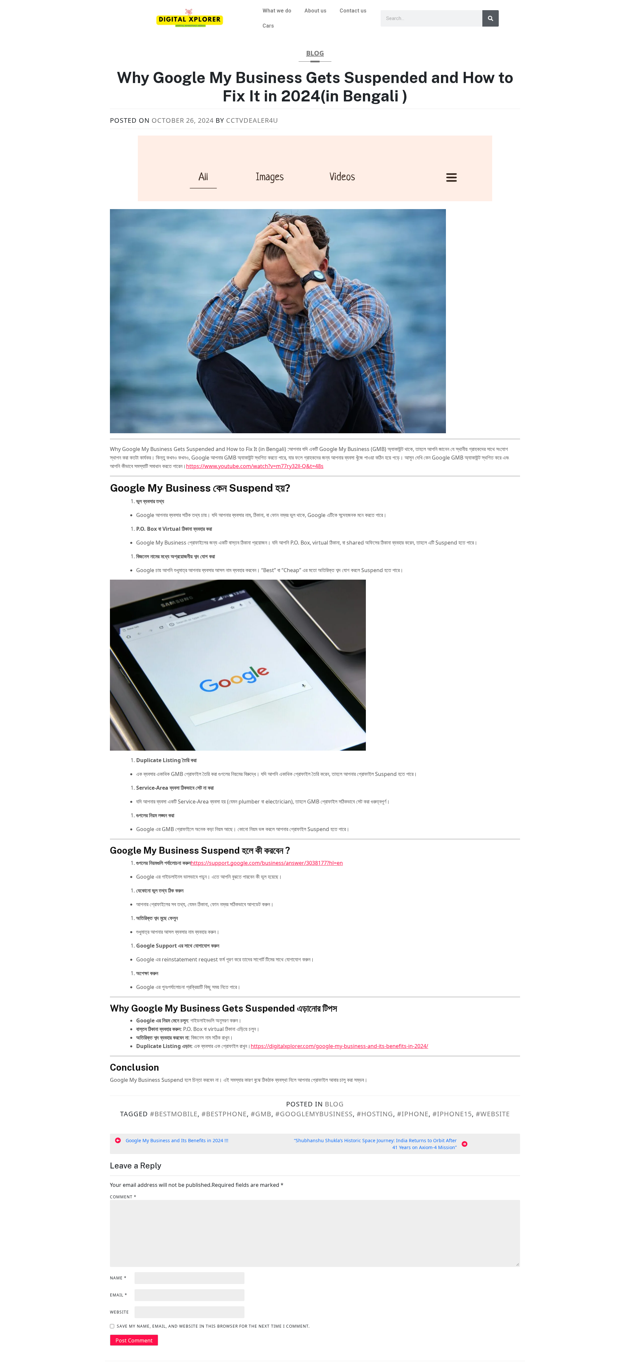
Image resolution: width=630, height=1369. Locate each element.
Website (119, 1312)
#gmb (261, 1113)
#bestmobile (174, 1113)
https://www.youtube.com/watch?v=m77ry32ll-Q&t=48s (255, 466)
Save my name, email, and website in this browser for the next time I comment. (213, 1326)
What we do (276, 11)
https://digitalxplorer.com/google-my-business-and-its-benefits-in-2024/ (339, 1046)
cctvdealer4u (252, 120)
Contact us (353, 11)
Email (118, 1295)
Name (118, 1278)
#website (493, 1113)
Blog (315, 53)
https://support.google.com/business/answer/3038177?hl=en (267, 862)
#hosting (375, 1113)
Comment (123, 1197)
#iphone (413, 1113)
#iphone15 (452, 1113)
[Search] (490, 18)
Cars (268, 26)
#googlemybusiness (314, 1113)
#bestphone (224, 1113)
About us (315, 11)
